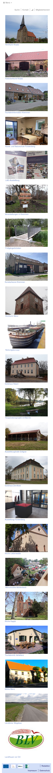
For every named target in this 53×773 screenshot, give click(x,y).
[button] (7, 2)
